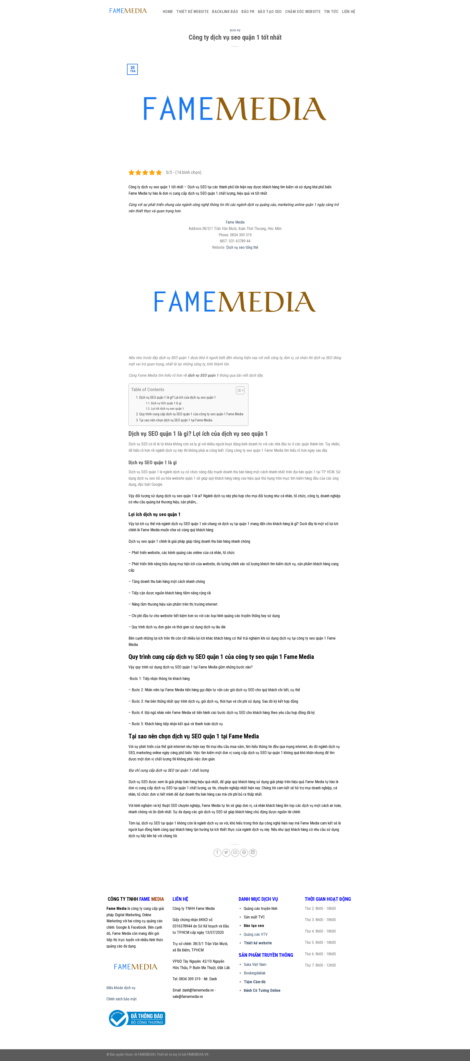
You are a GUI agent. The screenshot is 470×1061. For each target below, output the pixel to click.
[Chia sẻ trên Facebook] (217, 853)
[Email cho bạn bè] (235, 853)
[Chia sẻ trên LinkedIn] (253, 853)
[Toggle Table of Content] (237, 390)
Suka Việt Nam (255, 964)
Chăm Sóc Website (302, 11)
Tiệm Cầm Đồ (255, 982)
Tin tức (331, 11)
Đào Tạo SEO (270, 11)
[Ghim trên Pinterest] (244, 853)
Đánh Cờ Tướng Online (262, 990)
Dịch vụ (235, 30)
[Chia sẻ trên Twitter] (226, 853)
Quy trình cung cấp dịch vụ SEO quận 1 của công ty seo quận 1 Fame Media (191, 414)
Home (168, 11)
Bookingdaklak (255, 973)
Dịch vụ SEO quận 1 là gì (166, 403)
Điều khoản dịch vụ (120, 987)
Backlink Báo (225, 11)
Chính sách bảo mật (121, 999)
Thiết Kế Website (192, 11)
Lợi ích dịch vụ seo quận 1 (167, 408)
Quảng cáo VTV (256, 934)
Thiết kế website (258, 943)
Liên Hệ (348, 11)
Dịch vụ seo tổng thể (242, 247)
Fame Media (235, 222)
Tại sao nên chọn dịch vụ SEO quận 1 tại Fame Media (175, 420)
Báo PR (247, 11)
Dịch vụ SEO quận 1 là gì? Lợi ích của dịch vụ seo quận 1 (177, 397)
